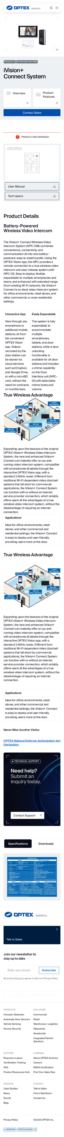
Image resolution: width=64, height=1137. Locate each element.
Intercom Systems (27, 61)
